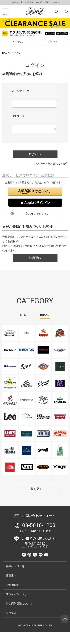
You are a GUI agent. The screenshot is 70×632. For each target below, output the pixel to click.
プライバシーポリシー (19, 594)
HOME (5, 53)
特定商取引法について (19, 603)
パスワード (18, 116)
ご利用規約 (12, 584)
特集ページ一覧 (15, 566)
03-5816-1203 (37, 527)
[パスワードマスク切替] (55, 129)
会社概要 (11, 612)
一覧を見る (34, 488)
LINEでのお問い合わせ (39, 542)
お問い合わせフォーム (39, 516)
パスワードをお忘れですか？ (51, 163)
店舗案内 (11, 575)
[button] (35, 203)
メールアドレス (20, 91)
